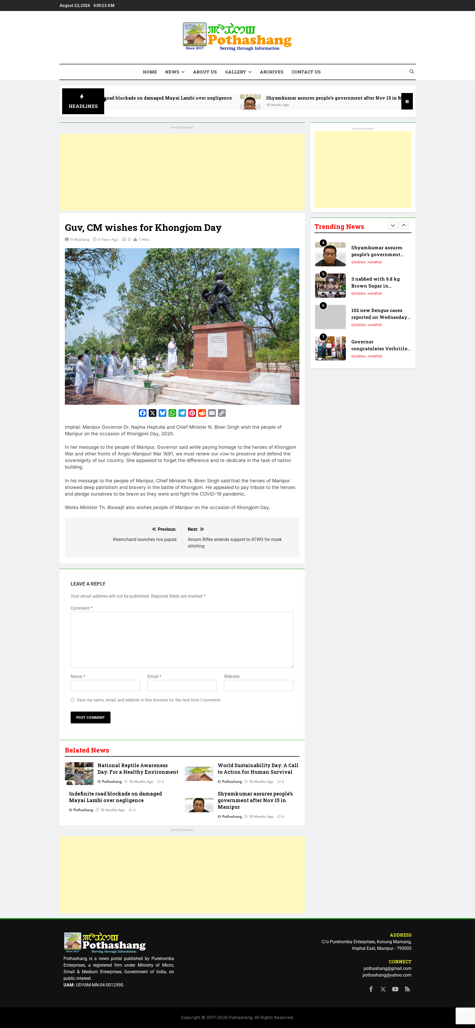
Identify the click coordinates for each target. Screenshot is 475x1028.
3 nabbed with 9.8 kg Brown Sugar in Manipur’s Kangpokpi (377, 286)
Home (150, 72)
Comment (82, 608)
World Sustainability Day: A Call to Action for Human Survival (258, 768)
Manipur (375, 262)
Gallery (235, 72)
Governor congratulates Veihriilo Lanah (379, 348)
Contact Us (306, 72)
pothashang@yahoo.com (387, 975)
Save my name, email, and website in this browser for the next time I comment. (149, 700)
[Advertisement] (182, 172)
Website (231, 676)
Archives (271, 72)
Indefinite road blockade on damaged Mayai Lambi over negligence (117, 98)
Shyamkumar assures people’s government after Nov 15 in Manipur (302, 98)
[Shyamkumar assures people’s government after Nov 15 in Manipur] (210, 104)
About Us (205, 72)
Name (78, 676)
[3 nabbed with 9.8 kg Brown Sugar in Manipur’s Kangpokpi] (396, 104)
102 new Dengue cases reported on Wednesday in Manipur (379, 317)
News (172, 72)
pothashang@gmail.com (388, 968)
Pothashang (80, 239)
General (358, 262)
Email (154, 676)
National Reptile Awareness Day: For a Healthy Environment (138, 768)
